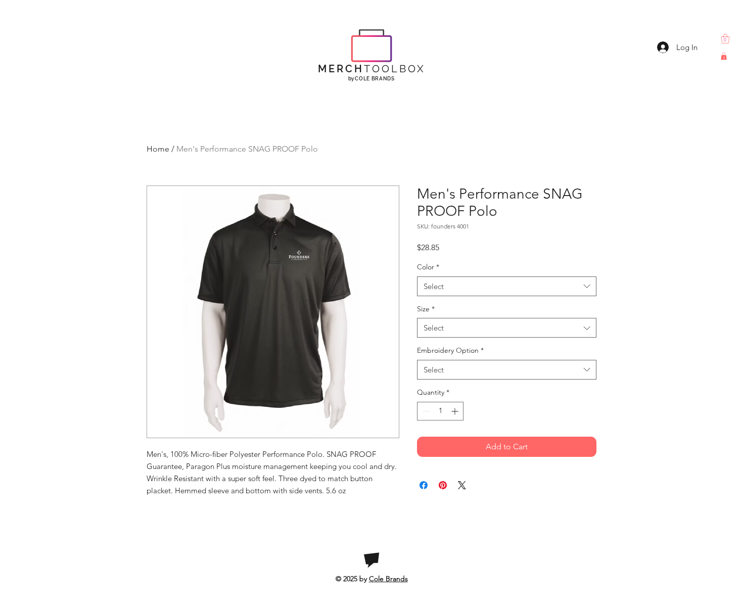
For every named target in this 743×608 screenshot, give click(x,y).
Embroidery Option (450, 350)
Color (428, 266)
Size (426, 308)
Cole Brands (388, 578)
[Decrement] (425, 411)
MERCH (372, 69)
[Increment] (455, 411)
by (371, 78)
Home (158, 149)
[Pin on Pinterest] (443, 485)
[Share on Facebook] (423, 485)
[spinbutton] (440, 411)
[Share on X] (462, 485)
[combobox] (506, 286)
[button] (725, 38)
